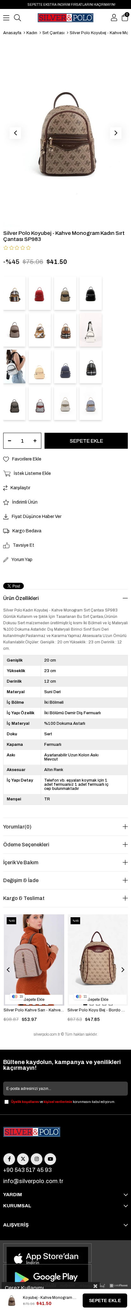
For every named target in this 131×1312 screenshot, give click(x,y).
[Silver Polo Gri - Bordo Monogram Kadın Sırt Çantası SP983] (40, 403)
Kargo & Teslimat (24, 898)
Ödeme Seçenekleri (26, 844)
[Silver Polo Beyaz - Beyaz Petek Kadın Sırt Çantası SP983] (90, 330)
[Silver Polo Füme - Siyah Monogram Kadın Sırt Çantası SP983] (14, 403)
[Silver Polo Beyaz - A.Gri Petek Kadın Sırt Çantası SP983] (14, 366)
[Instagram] (37, 1159)
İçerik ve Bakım (20, 862)
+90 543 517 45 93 (27, 1170)
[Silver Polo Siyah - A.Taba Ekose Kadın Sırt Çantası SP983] (14, 293)
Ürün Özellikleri (21, 598)
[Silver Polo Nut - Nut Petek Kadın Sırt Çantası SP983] (40, 366)
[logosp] (31, 1132)
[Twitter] (23, 1159)
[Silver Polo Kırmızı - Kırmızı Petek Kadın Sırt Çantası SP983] (40, 293)
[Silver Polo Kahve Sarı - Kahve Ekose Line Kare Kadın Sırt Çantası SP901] (34, 960)
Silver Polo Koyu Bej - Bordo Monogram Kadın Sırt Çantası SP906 (97, 1010)
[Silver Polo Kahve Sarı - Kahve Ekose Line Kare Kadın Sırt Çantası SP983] (14, 330)
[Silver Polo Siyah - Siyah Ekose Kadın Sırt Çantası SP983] (90, 366)
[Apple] (47, 1253)
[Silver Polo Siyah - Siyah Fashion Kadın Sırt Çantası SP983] (90, 293)
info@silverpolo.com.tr (33, 1181)
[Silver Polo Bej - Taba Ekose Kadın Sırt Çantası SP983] (65, 330)
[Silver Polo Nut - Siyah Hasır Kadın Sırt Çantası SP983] (65, 293)
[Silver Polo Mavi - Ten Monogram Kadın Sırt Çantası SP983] (90, 403)
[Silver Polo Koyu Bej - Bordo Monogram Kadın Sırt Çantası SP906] (98, 960)
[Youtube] (50, 1159)
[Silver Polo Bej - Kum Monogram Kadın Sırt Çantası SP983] (65, 403)
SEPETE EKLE (105, 1300)
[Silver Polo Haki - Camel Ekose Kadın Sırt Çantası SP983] (40, 330)
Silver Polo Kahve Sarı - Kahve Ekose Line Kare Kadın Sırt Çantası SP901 (33, 1010)
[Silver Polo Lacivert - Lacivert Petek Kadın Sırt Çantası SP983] (65, 366)
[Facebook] (9, 1159)
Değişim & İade (20, 880)
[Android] (47, 1273)
